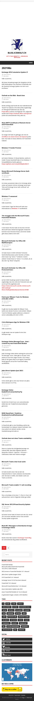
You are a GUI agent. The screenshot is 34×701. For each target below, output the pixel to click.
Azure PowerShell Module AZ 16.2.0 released (14, 592)
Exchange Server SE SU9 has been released (14, 580)
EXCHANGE (19, 610)
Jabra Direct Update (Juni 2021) (12, 371)
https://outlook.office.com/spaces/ (20, 113)
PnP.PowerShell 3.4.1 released (10, 577)
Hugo (23, 697)
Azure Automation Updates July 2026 (12, 589)
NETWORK (13, 620)
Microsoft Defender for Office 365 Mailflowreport (13, 242)
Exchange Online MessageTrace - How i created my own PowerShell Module (15, 342)
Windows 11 (15, 208)
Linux (24, 613)
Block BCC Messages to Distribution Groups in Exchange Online (17, 527)
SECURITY (14, 623)
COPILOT (20, 603)
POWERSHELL (6, 623)
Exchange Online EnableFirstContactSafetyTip (12, 391)
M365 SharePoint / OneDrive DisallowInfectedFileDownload (12, 414)
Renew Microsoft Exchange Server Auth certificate (15, 172)
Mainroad (29, 697)
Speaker (23, 695)
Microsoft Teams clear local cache (14, 462)
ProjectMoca (6, 111)
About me (11, 695)
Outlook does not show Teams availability (16, 438)
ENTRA (4, 610)
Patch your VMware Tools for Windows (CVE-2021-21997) (15, 298)
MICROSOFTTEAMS (24, 616)
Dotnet (15, 607)
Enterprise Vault (25, 607)
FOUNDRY (27, 610)
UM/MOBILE (25, 626)
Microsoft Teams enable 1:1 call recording (16, 485)
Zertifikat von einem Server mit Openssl (14, 137)
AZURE (8, 603)
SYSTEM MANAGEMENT (13, 626)
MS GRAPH (5, 620)
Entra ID (11, 610)
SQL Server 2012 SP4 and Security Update (16, 504)
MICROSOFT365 (12, 616)
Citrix (14, 603)
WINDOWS (21, 629)
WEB (15, 629)
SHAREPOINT (23, 623)
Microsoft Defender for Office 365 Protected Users (13, 269)
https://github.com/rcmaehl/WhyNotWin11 (15, 164)
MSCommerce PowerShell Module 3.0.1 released (15, 571)
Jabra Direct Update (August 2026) (11, 574)
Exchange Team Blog (24, 538)
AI (3, 603)
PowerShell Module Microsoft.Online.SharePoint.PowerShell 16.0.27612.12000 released (13, 566)
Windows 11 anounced (9, 196)
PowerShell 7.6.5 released (9, 583)
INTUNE (18, 613)
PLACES (27, 620)
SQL (4, 626)
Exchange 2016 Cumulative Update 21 (15, 72)
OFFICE (20, 620)
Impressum (17, 695)
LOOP (4, 616)
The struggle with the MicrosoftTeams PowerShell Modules (15, 216)
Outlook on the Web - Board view (13, 95)
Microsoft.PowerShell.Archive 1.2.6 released (14, 586)
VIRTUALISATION (7, 629)
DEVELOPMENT (7, 607)
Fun (4, 613)
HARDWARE (10, 613)
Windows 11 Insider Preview (11, 148)
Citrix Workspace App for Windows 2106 (15, 322)
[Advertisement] (17, 19)
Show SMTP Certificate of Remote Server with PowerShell (16, 124)
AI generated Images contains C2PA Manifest (14, 595)
